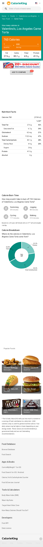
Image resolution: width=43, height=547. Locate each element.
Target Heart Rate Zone (10, 505)
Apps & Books (8, 462)
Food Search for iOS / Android (13, 472)
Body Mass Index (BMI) (10, 495)
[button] (37, 3)
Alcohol (5, 155)
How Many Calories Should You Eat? (15, 510)
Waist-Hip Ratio (7, 500)
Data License (6, 528)
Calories (5, 117)
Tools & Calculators (11, 490)
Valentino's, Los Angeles (28, 16)
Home (4, 16)
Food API (5, 523)
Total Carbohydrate (9, 140)
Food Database (8, 444)
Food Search (6, 454)
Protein (4, 151)
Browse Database (8, 449)
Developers (7, 517)
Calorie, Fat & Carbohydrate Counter (15, 477)
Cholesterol (6, 132)
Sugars (6, 148)
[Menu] (3, 3)
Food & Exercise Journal (10, 482)
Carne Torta (18, 19)
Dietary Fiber (8, 144)
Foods (12, 16)
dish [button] (18, 44)
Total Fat (5, 125)
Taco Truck (6, 19)
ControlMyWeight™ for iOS (11, 467)
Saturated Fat (9, 129)
